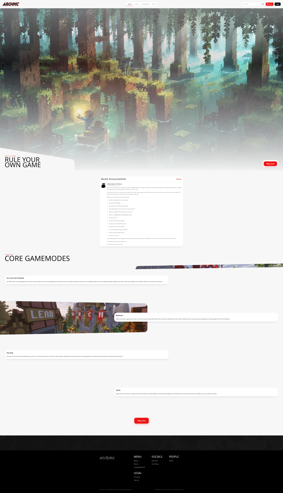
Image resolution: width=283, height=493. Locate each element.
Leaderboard (145, 4)
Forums (137, 4)
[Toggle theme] (263, 4)
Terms (136, 480)
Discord (155, 461)
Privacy (137, 477)
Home (130, 4)
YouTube (155, 464)
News (136, 461)
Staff (153, 4)
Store (136, 464)
